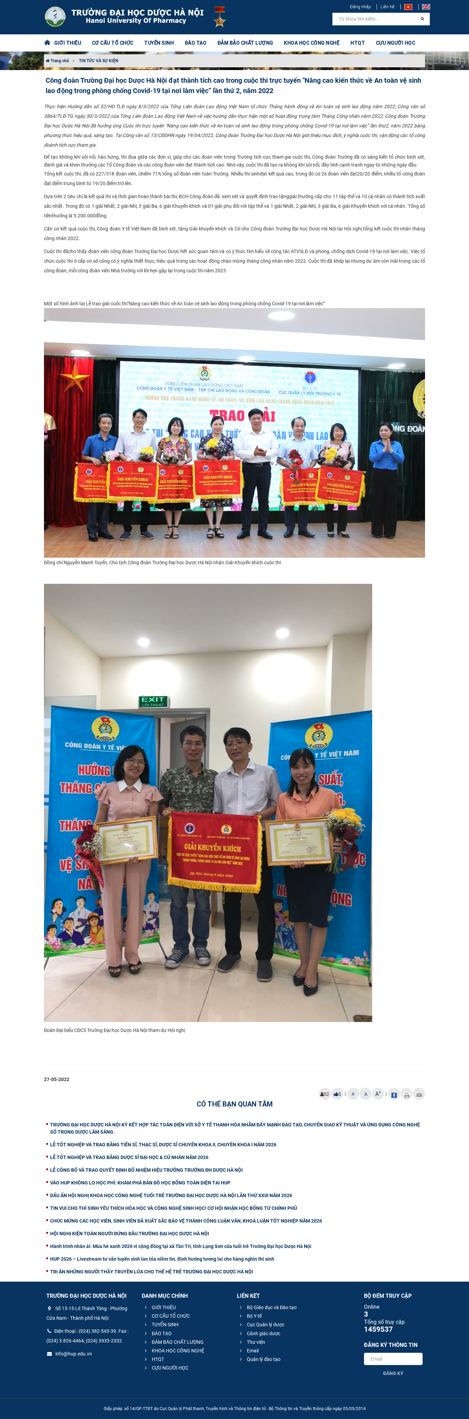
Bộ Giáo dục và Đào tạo (271, 1307)
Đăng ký (393, 1373)
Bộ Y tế (254, 1316)
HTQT (157, 1359)
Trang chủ (59, 60)
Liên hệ (387, 6)
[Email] (419, 1094)
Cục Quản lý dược (265, 1324)
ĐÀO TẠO (161, 1333)
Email (252, 1350)
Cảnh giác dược (263, 1333)
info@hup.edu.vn (73, 1353)
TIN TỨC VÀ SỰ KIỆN (98, 60)
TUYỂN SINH (159, 43)
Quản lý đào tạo (263, 1359)
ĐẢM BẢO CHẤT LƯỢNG (177, 1342)
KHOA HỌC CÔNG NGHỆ (177, 1350)
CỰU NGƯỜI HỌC (169, 1368)
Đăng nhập (360, 6)
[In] (406, 1094)
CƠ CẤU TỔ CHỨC (170, 1316)
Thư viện (255, 1342)
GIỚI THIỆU (163, 1307)
